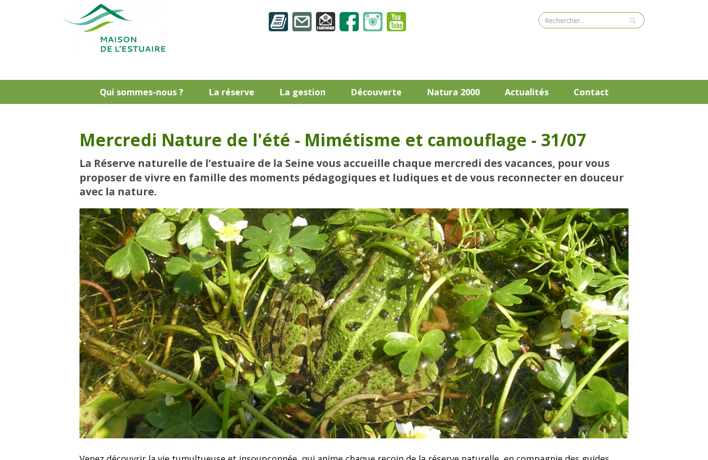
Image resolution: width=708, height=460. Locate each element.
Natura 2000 (453, 92)
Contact (591, 92)
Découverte (376, 92)
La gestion (302, 92)
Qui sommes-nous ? (142, 92)
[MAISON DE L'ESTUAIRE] (115, 27)
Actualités (527, 92)
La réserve (231, 92)
